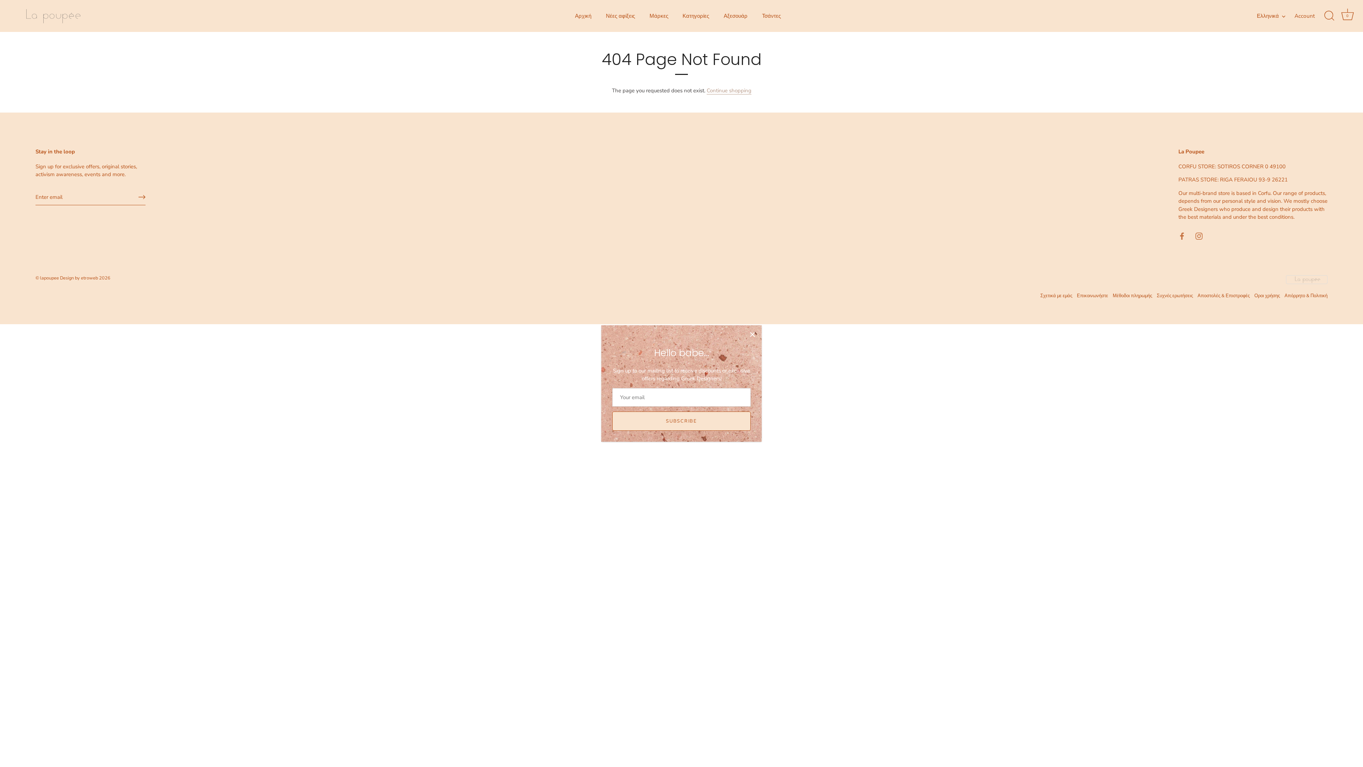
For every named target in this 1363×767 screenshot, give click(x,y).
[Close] (752, 334)
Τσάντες (771, 16)
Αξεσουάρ (736, 16)
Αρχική (583, 16)
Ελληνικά (1268, 16)
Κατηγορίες (696, 16)
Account (1304, 16)
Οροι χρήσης (1267, 296)
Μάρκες (659, 16)
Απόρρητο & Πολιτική (1306, 296)
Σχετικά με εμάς (1056, 296)
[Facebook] (1182, 235)
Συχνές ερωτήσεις (1175, 296)
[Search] (1329, 16)
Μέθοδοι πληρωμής (1132, 296)
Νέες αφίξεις (620, 16)
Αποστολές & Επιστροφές (1224, 296)
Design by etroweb (79, 278)
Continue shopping (729, 90)
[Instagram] (1199, 235)
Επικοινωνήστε (1092, 296)
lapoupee (49, 278)
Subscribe (681, 421)
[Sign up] (142, 197)
